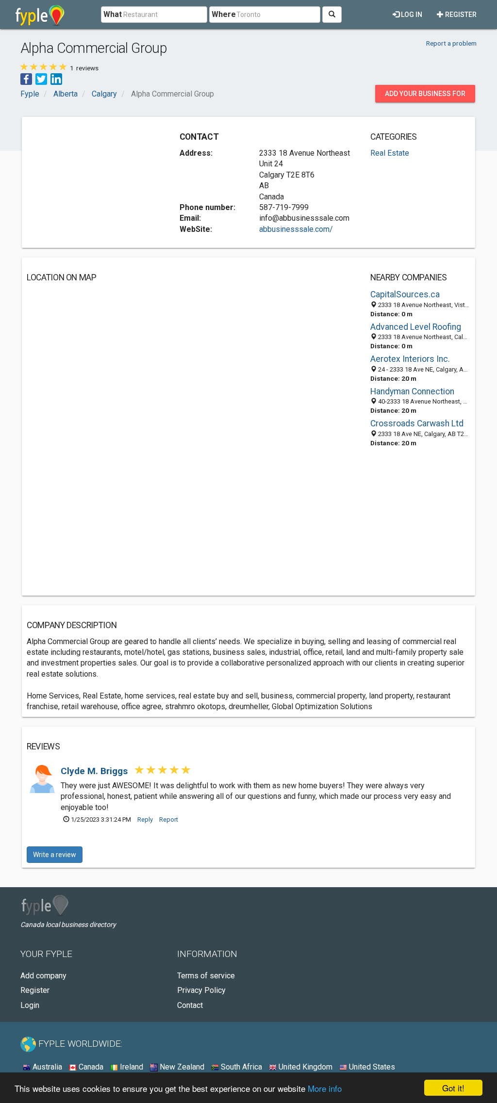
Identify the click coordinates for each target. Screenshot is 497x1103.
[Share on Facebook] (26, 78)
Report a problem (451, 43)
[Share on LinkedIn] (56, 78)
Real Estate (389, 153)
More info (325, 1088)
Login (29, 1005)
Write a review (54, 855)
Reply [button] (145, 819)
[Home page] (40, 14)
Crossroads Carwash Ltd (417, 423)
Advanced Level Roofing (415, 327)
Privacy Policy (201, 990)
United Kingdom (304, 1066)
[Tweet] (41, 78)
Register (460, 14)
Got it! (453, 1088)
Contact (190, 1005)
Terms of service (206, 975)
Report (168, 819)
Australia (46, 1066)
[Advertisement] (99, 182)
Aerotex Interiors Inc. (410, 359)
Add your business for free (425, 96)
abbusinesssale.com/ (296, 229)
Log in (410, 14)
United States (371, 1066)
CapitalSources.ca (405, 294)
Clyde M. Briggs (95, 771)
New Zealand (181, 1066)
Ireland (130, 1066)
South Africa (240, 1066)
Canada (90, 1066)
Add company (43, 975)
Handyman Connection (412, 391)
